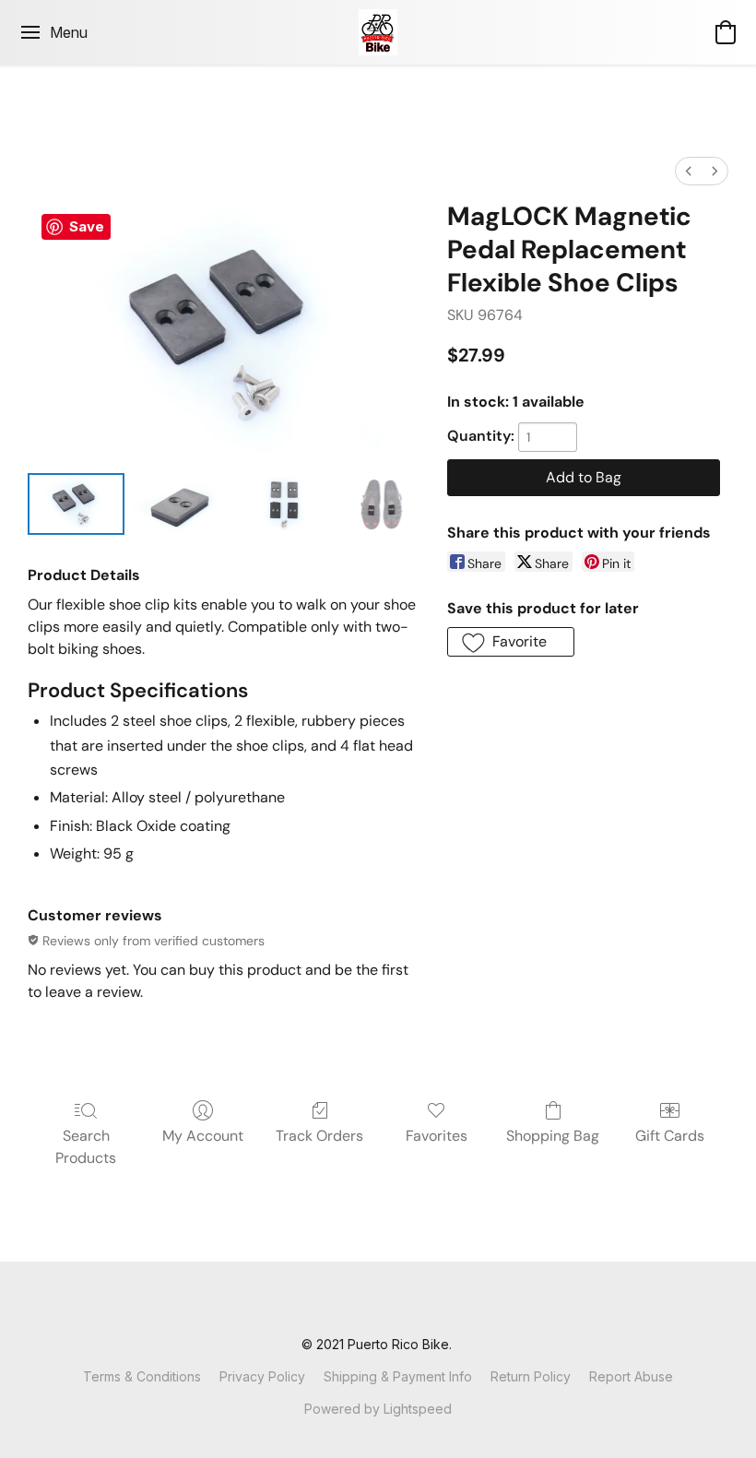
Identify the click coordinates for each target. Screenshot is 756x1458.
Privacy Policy (262, 1376)
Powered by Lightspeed (378, 1409)
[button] (378, 32)
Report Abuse (631, 1376)
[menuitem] (689, 171)
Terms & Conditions (142, 1376)
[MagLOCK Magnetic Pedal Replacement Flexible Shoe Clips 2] (284, 504)
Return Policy (530, 1376)
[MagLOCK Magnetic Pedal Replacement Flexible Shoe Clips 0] (76, 504)
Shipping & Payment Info (398, 1376)
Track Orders (319, 1135)
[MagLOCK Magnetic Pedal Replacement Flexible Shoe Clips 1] (180, 504)
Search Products (85, 1147)
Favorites (436, 1135)
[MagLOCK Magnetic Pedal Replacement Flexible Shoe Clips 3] (382, 504)
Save (86, 226)
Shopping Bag (552, 1135)
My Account (202, 1135)
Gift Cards (669, 1135)
